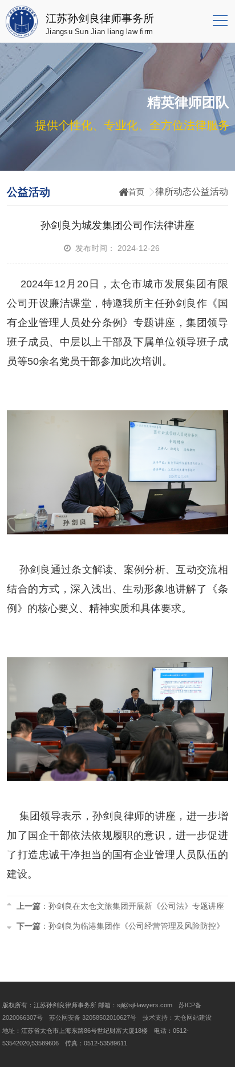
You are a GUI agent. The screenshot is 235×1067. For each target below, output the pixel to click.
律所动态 (173, 191)
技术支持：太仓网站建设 (177, 1017)
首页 (136, 191)
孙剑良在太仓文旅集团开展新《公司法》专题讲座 (136, 906)
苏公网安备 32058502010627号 (92, 1017)
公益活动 (210, 191)
